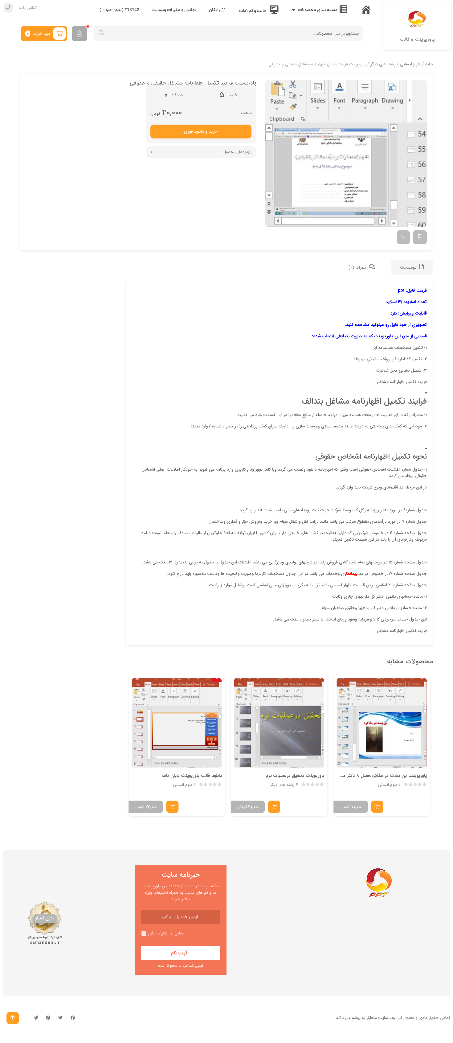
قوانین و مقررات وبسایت (174, 10)
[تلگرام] (36, 1018)
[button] (346, 153)
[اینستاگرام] (48, 1018)
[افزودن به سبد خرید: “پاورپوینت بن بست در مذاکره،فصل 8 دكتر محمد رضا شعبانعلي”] (377, 807)
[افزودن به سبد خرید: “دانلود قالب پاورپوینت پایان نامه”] (172, 807)
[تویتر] (60, 1018)
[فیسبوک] (73, 1018)
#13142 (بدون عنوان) (119, 10)
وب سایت (386, 1017)
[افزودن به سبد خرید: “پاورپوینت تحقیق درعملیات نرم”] (274, 807)
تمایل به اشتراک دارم (166, 933)
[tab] (412, 267)
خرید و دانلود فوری (201, 131)
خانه (429, 64)
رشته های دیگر (383, 64)
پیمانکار (351, 573)
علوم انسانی (410, 64)
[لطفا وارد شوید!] (79, 33)
